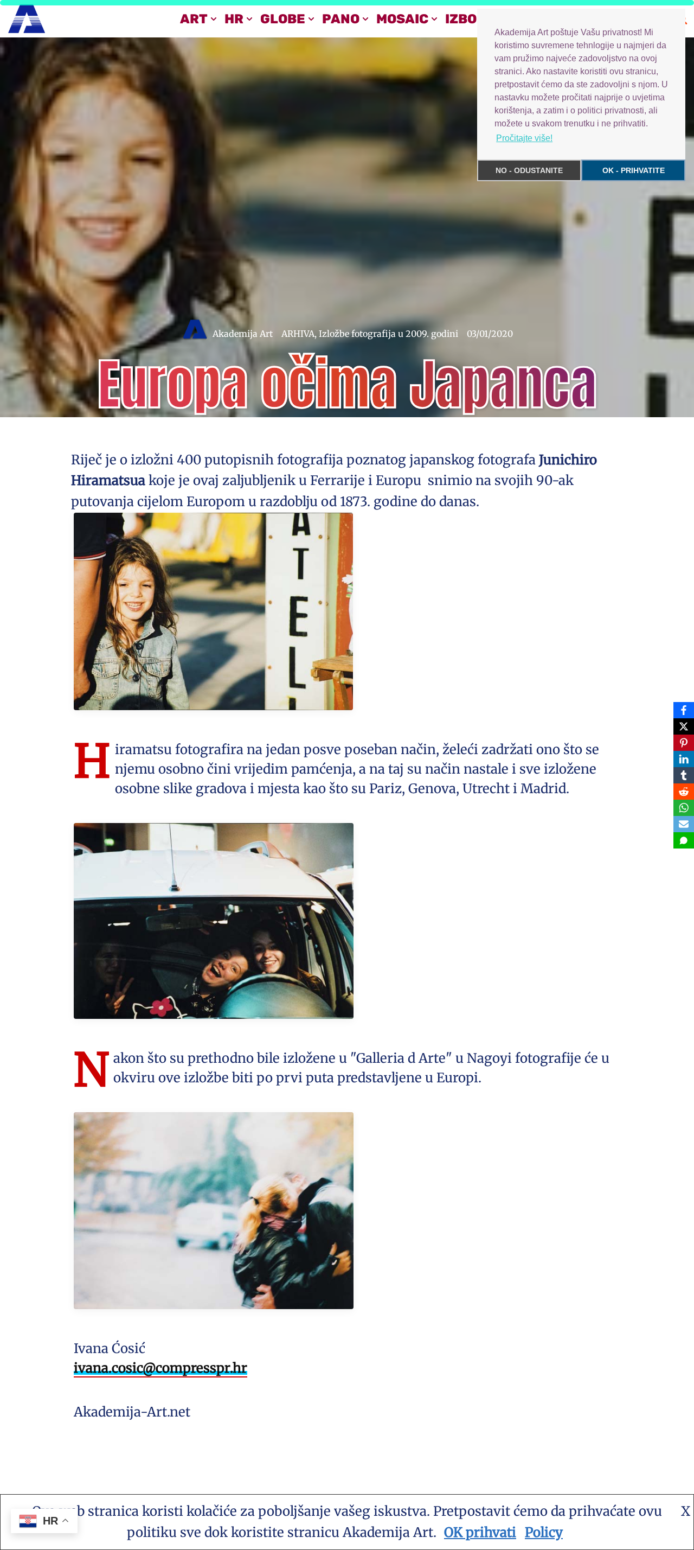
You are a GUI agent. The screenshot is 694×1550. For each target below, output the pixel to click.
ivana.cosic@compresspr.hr (160, 1368)
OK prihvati (480, 1532)
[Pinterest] (683, 743)
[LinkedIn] (683, 759)
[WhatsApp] (683, 808)
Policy (544, 1532)
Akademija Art (243, 333)
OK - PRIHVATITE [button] (633, 170)
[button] (213, 19)
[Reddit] (683, 791)
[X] (683, 726)
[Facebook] (683, 710)
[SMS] (683, 840)
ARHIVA (297, 333)
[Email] (683, 824)
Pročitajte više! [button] (524, 138)
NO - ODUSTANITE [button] (529, 170)
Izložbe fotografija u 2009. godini (388, 333)
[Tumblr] (683, 775)
